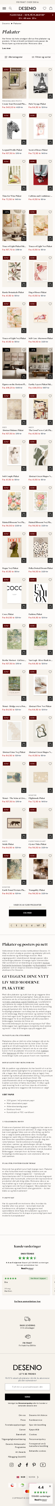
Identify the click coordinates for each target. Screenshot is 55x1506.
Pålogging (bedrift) (17, 1457)
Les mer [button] (6, 48)
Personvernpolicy (25, 1403)
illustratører (41, 965)
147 (38, 925)
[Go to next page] (43, 925)
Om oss (22, 1415)
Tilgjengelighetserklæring (14, 1439)
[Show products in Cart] (51, 8)
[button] (41, 1493)
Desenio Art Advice (38, 1415)
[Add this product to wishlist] (23, 69)
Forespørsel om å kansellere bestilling (38, 1445)
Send (27, 1397)
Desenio (6, 23)
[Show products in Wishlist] (44, 8)
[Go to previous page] (11, 925)
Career (22, 1429)
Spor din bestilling (37, 1425)
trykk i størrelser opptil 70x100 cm (21, 1002)
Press (23, 1420)
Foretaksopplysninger (15, 1425)
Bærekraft (21, 1434)
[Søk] (10, 8)
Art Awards (21, 1452)
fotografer (27, 965)
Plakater (17, 23)
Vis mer (27, 913)
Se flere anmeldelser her (27, 1301)
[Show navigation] (4, 8)
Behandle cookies (37, 1451)
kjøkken (45, 1051)
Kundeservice (35, 1420)
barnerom (11, 1053)
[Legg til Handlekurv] (50, 96)
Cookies (33, 1434)
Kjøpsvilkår (34, 1429)
